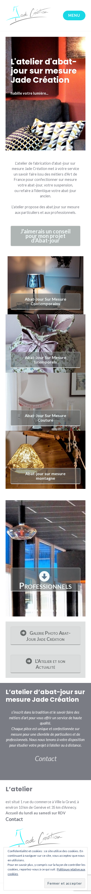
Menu (74, 15)
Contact (46, 758)
